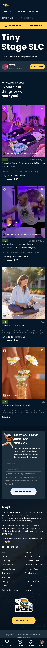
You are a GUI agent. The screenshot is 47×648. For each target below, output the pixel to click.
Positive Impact (32, 581)
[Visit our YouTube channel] (3, 547)
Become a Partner (33, 556)
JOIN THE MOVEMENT (23, 491)
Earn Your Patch (32, 569)
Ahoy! (6, 507)
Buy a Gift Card (32, 560)
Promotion (29, 590)
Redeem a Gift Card (34, 565)
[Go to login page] (42, 108)
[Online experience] (4, 270)
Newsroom (7, 577)
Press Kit (28, 586)
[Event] (4, 108)
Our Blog (6, 560)
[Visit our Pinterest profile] (17, 547)
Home (4, 18)
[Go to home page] (6, 5)
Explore (13, 18)
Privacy (5, 581)
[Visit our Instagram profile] (12, 547)
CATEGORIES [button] (27, 11)
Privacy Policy (11, 484)
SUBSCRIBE (37, 66)
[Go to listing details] (23, 131)
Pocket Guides (8, 569)
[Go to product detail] (23, 373)
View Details (35, 25)
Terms (4, 586)
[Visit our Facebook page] (8, 547)
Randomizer (7, 565)
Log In (4, 552)
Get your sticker (24, 620)
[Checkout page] (37, 11)
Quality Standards (10, 590)
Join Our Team (31, 577)
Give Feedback (32, 573)
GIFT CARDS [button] (9, 11)
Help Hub (6, 573)
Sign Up (28, 552)
